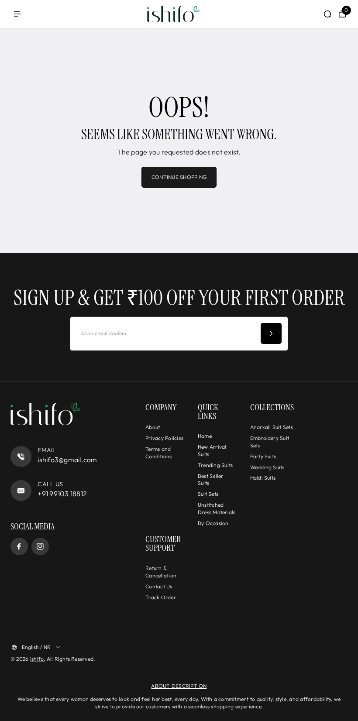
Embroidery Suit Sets (269, 442)
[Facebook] (19, 546)
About (152, 427)
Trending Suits (215, 465)
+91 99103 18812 (62, 493)
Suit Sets (208, 494)
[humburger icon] (17, 14)
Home (205, 436)
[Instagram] (40, 546)
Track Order (160, 597)
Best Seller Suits (211, 480)
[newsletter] (271, 333)
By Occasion (213, 523)
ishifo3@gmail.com (67, 459)
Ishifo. (37, 659)
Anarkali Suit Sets (271, 427)
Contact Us (158, 586)
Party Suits (263, 456)
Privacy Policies (164, 438)
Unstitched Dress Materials (217, 508)
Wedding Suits (267, 467)
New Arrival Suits (212, 450)
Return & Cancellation (160, 572)
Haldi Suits (263, 477)
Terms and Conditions (158, 453)
